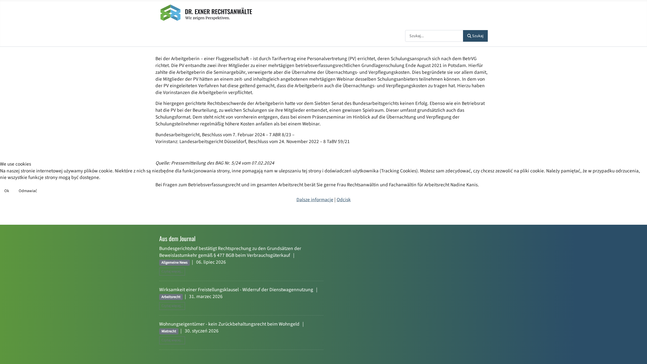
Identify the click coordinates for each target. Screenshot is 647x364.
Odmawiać (28, 191)
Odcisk (344, 199)
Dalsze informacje (314, 199)
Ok (6, 191)
